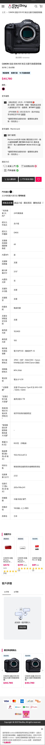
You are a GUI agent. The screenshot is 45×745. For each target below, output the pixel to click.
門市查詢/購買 (28, 179)
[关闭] (42, 729)
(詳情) (38, 107)
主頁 (3, 12)
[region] (22, 735)
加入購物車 (11, 179)
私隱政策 (7, 742)
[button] (42, 670)
